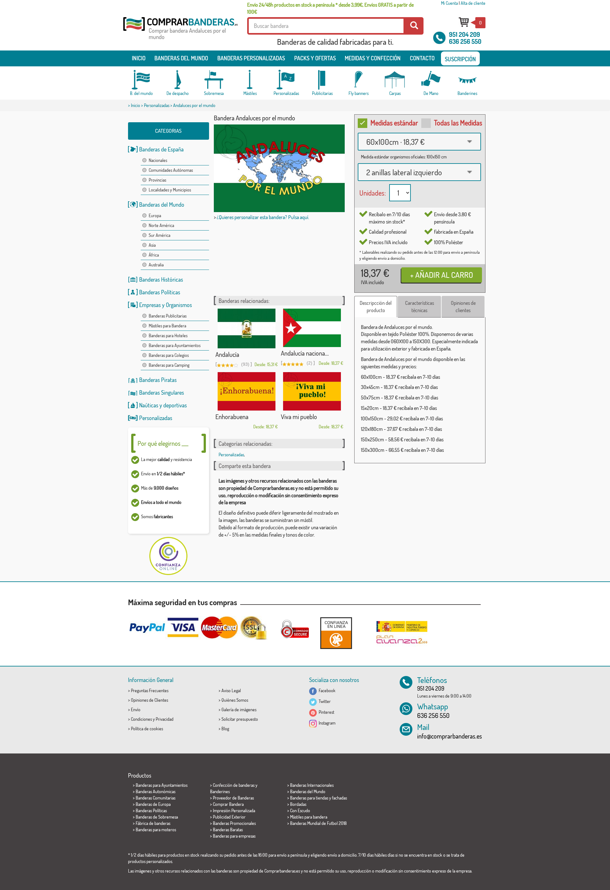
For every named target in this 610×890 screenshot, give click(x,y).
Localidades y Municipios (170, 189)
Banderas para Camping (169, 365)
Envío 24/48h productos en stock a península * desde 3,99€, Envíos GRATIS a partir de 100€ (330, 8)
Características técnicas (419, 306)
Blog (225, 728)
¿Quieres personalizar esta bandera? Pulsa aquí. (263, 217)
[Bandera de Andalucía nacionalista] (312, 328)
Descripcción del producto (376, 306)
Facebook (326, 690)
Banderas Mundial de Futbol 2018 (318, 823)
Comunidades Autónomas (171, 170)
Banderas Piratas (158, 379)
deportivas (175, 405)
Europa (155, 215)
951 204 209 (464, 34)
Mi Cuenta (449, 3)
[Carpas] (395, 80)
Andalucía (227, 354)
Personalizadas (156, 105)
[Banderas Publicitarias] (322, 80)
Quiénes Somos (234, 700)
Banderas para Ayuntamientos (174, 345)
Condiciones (141, 719)
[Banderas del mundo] (141, 80)
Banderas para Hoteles (168, 335)
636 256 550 (465, 41)
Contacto (422, 58)
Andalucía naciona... (305, 353)
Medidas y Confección (373, 58)
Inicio (139, 58)
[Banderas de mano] (431, 80)
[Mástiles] (250, 80)
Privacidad (164, 719)
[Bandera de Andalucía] (246, 328)
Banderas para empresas (234, 836)
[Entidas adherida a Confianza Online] (336, 633)
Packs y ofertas (315, 58)
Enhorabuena (231, 416)
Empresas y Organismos (165, 304)
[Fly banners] (359, 80)
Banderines (220, 791)
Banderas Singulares (161, 392)
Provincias (157, 180)
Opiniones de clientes (463, 306)
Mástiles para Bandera (167, 325)
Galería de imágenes (238, 709)
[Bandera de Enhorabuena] (246, 391)
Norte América (161, 225)
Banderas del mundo (181, 58)
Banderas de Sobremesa (157, 817)
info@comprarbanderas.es (449, 736)
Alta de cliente (473, 3)
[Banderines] (467, 80)
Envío (135, 709)
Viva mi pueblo (299, 416)
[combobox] (419, 142)
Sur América (159, 235)
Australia (156, 264)
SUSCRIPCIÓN (460, 59)
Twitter (324, 701)
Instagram (326, 723)
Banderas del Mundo (161, 204)
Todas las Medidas (458, 122)
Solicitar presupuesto (239, 719)
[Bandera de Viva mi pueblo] (312, 391)
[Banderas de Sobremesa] (214, 80)
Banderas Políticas (159, 292)
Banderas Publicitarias (167, 315)
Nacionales (158, 160)
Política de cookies (147, 728)
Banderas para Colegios (169, 355)
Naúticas (148, 405)
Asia (152, 245)
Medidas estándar (394, 122)
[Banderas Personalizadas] (286, 80)
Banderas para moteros (156, 829)
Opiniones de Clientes (149, 700)
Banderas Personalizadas (251, 58)
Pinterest (325, 712)
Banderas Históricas (161, 279)
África (154, 255)
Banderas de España (161, 149)
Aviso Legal (231, 690)
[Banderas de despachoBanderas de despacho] (178, 80)
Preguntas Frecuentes (149, 690)
